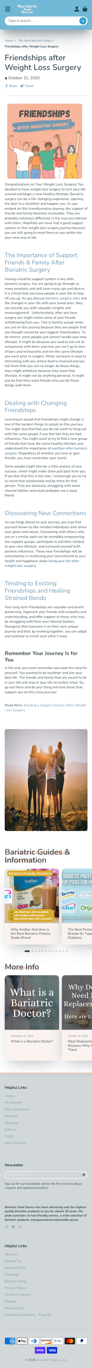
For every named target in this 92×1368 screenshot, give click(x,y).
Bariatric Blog (15, 1281)
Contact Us (13, 1261)
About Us (12, 1254)
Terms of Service (17, 1294)
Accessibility (14, 1308)
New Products (15, 1143)
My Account (13, 1102)
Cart (85, 9)
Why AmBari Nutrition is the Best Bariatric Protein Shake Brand (32, 907)
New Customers (17, 1109)
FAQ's (9, 1136)
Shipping (11, 1123)
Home (9, 41)
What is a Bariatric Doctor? (32, 1018)
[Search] (83, 21)
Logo (27, 9)
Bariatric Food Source (52, 1360)
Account (76, 9)
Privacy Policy (15, 1288)
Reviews (11, 1116)
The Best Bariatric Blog (34, 41)
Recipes (10, 1301)
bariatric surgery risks (63, 298)
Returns (11, 1129)
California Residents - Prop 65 (28, 1314)
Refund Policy (15, 1267)
